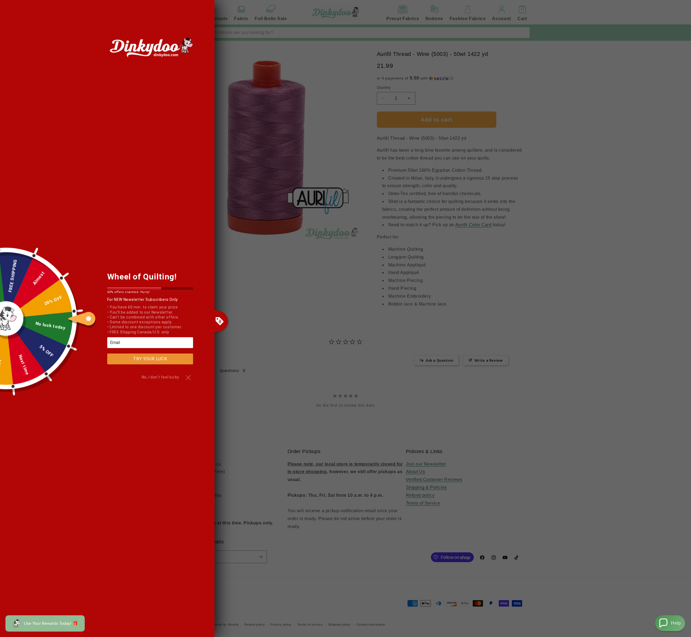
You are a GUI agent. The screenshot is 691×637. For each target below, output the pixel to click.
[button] (670, 623)
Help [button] (676, 623)
